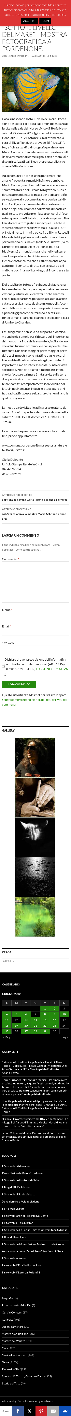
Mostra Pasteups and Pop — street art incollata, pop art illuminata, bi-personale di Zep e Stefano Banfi (34, 1136)
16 (54, 1020)
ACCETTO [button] (29, 20)
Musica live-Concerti (14, 1355)
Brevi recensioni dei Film (16, 1305)
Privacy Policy (9, 1401)
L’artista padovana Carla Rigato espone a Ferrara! (34, 497)
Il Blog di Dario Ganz (14, 1237)
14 (35, 1020)
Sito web (8, 643)
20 (26, 1025)
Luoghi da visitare (12, 1326)
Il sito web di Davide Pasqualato (21, 1265)
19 (16, 1025)
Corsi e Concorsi (12, 1312)
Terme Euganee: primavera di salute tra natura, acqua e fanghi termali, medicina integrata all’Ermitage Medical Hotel (34, 1090)
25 (6, 1031)
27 (26, 1031)
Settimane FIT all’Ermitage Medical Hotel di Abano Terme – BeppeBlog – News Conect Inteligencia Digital (35, 1065)
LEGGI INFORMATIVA (52, 669)
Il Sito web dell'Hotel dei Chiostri (22, 1180)
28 (35, 1031)
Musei (5, 1348)
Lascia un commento (44, 55)
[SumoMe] (65, 1411)
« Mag (6, 1037)
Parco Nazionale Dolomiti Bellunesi (23, 1173)
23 (54, 1025)
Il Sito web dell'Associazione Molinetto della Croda (33, 1244)
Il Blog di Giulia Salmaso (16, 1187)
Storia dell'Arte (11, 1383)
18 (6, 1025)
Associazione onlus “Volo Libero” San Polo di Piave (32, 1251)
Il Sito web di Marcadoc (16, 1166)
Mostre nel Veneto (13, 1340)
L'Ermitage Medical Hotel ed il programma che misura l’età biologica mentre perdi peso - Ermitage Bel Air (34, 1102)
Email (6, 626)
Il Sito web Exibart (13, 1208)
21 (35, 1025)
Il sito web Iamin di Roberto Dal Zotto (25, 1215)
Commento (10, 559)
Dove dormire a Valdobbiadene (20, 1201)
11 (6, 1020)
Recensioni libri (11, 1369)
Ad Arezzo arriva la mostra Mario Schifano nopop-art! (34, 514)
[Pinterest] (41, 1411)
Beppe (25, 55)
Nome (7, 610)
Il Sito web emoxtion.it (16, 1258)
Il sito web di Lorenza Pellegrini (21, 1272)
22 (45, 1025)
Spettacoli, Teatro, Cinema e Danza (23, 1376)
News (5, 1362)
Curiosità (7, 1319)
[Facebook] (18, 1411)
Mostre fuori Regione (15, 1333)
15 (45, 1020)
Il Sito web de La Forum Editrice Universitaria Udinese (34, 1229)
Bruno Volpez (10, 1133)
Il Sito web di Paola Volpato (18, 1194)
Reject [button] (45, 20)
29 (45, 1031)
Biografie (7, 1298)
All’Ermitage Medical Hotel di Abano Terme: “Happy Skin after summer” (34, 1124)
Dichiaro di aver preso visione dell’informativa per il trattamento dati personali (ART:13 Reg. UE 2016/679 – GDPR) (36, 666)
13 (26, 1020)
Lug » (65, 1037)
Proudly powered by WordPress (36, 1401)
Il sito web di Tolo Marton (17, 1222)
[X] (30, 1411)
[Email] (53, 1411)
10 (64, 1014)
